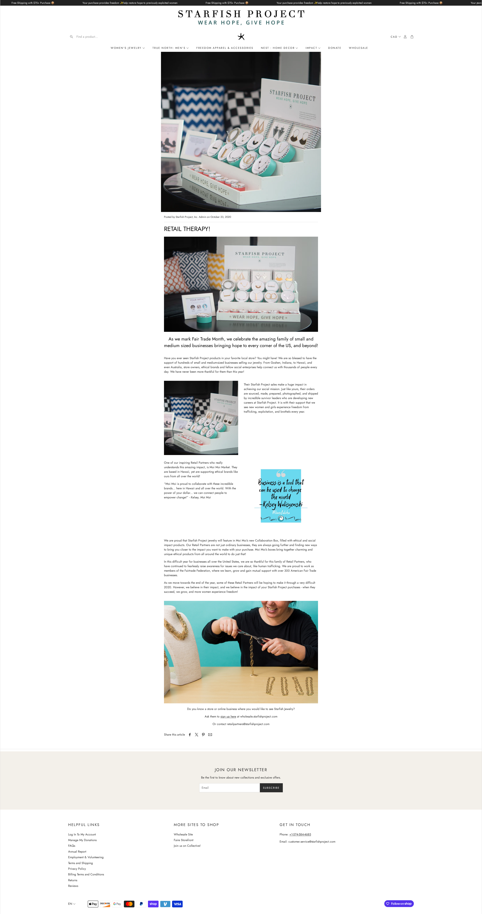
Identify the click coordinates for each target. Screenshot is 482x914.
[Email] (210, 735)
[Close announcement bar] (478, 3)
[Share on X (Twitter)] (196, 735)
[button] (92, 36)
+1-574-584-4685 (300, 834)
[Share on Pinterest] (203, 735)
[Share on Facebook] (190, 735)
